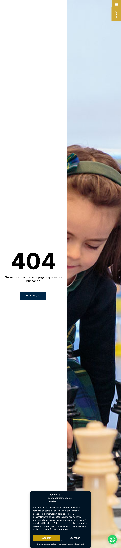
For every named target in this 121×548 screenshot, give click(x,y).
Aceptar (46, 537)
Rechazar (75, 537)
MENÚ (116, 14)
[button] (112, 539)
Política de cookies (46, 544)
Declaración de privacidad (71, 544)
